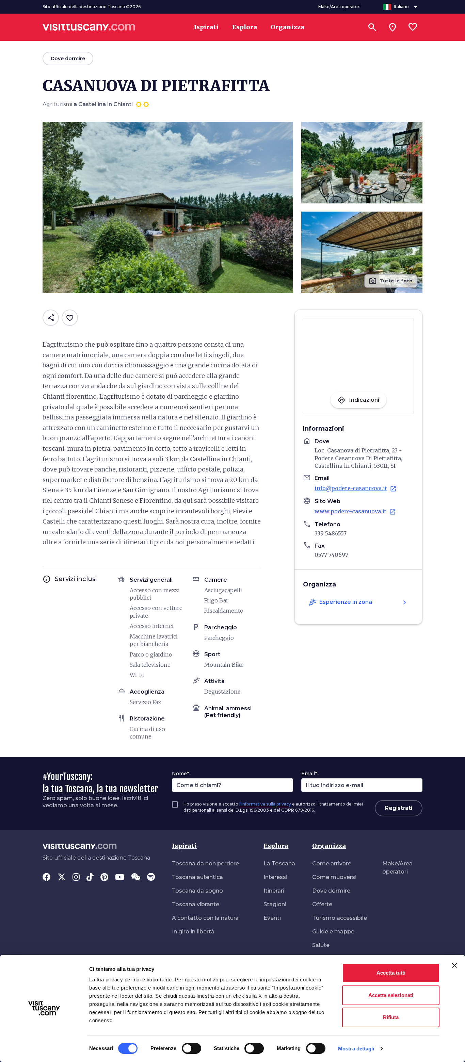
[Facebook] (47, 878)
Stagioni (274, 904)
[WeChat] (135, 878)
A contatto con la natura (205, 918)
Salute (321, 945)
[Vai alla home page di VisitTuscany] (89, 27)
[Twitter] (62, 878)
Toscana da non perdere (205, 863)
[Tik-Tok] (90, 878)
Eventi (272, 918)
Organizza (329, 846)
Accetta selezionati (390, 995)
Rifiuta (391, 1017)
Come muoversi (334, 877)
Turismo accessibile (339, 918)
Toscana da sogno (197, 890)
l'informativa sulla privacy (265, 804)
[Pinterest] (104, 878)
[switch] (191, 1048)
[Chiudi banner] (454, 965)
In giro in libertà (193, 931)
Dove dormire (331, 890)
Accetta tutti (390, 973)
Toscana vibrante (195, 904)
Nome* (180, 773)
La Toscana (279, 863)
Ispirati (184, 846)
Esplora (275, 846)
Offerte (322, 904)
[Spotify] (151, 878)
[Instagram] (76, 878)
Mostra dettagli (356, 1048)
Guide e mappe (333, 931)
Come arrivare (331, 863)
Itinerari (273, 890)
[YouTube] (119, 878)
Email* (309, 773)
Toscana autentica (197, 877)
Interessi (275, 877)
